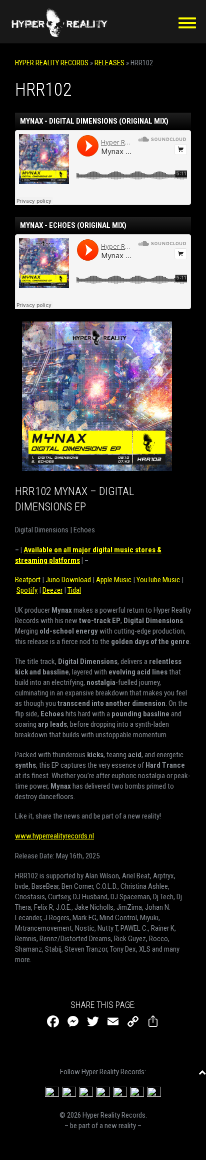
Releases (109, 63)
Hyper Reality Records (51, 63)
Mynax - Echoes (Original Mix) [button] (73, 225)
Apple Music (114, 579)
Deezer (52, 590)
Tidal (74, 590)
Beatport (27, 579)
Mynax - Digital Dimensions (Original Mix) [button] (94, 121)
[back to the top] (202, 1072)
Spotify (27, 590)
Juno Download (68, 579)
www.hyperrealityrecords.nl (54, 835)
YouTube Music (158, 579)
